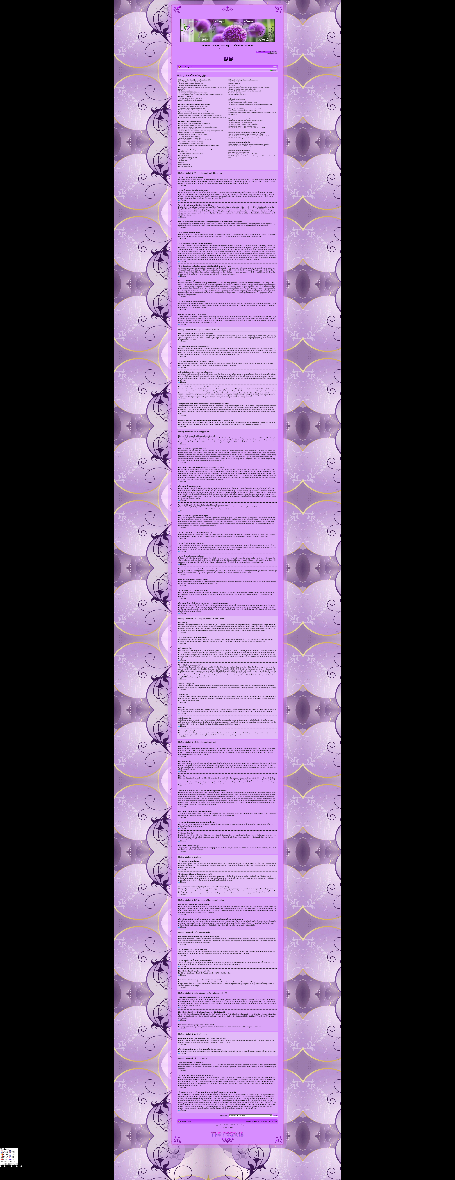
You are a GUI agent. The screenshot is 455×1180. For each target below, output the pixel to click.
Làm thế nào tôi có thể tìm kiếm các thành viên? (242, 126)
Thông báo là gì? (183, 160)
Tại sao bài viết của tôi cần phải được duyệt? (191, 143)
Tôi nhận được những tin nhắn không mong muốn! (242, 102)
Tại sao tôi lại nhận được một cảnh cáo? (189, 138)
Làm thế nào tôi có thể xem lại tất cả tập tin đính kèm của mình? (246, 146)
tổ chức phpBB (254, 1065)
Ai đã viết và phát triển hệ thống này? (239, 152)
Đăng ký (274, 70)
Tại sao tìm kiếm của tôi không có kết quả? (240, 122)
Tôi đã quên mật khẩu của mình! (187, 91)
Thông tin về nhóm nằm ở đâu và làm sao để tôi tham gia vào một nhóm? (249, 87)
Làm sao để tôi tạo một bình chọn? (188, 129)
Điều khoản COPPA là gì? (185, 96)
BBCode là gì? (182, 151)
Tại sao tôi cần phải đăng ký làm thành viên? (191, 83)
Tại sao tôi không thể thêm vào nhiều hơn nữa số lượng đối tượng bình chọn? (200, 130)
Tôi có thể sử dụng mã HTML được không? (190, 153)
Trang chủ (188, 67)
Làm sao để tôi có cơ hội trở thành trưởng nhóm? (242, 89)
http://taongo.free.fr (227, 1127)
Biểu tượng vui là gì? (184, 155)
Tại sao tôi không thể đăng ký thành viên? (190, 98)
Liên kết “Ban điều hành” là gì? (237, 94)
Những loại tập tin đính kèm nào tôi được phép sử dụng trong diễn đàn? (248, 144)
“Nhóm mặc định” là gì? (235, 92)
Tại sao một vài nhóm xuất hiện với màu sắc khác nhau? (244, 91)
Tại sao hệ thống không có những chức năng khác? (243, 154)
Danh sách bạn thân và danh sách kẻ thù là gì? (242, 110)
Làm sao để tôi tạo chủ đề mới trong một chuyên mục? (194, 123)
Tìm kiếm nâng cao (271, 53)
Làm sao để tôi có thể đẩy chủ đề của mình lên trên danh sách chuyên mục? (200, 145)
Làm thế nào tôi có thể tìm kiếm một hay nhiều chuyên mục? (245, 120)
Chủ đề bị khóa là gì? (184, 164)
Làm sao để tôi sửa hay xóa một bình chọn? (191, 132)
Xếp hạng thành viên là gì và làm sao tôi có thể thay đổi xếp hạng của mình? (200, 115)
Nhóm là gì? (231, 85)
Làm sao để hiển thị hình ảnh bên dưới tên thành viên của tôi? (196, 113)
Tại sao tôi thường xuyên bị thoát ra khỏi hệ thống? (192, 85)
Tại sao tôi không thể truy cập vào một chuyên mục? (193, 134)
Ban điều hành (250, 1121)
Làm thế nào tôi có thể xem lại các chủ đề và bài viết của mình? (246, 128)
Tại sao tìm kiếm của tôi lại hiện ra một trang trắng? (243, 124)
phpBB (219, 1125)
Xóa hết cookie (259, 1121)
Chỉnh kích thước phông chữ (275, 66)
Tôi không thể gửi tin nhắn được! (237, 101)
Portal (182, 67)
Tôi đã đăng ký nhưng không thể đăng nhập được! (192, 92)
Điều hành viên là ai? (234, 83)
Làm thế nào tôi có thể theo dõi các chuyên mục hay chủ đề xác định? (248, 136)
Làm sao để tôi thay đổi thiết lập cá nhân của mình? (193, 106)
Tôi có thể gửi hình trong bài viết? (187, 157)
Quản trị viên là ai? (233, 82)
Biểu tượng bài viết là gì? (185, 166)
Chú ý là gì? (181, 162)
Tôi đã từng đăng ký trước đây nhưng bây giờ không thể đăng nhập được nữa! (200, 94)
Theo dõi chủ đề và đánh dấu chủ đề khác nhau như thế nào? (246, 134)
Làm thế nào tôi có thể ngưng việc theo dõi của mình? (243, 138)
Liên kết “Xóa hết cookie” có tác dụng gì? (190, 100)
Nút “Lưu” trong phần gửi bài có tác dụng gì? (191, 141)
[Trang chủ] (227, 41)
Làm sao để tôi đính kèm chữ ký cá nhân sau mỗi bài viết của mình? (197, 127)
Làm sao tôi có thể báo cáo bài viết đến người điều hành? (194, 140)
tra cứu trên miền (253, 1096)
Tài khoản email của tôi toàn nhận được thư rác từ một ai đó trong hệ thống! (250, 104)
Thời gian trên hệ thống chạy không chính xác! (191, 108)
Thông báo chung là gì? (185, 159)
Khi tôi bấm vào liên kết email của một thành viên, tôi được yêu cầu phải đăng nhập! (202, 117)
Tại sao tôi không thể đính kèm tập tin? (189, 136)
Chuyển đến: (224, 1115)
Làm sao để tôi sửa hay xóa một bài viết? (190, 125)
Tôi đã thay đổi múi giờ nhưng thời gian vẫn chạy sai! (193, 110)
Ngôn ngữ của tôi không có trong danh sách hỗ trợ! (193, 112)
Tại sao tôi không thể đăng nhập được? (189, 82)
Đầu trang (183, 185)
